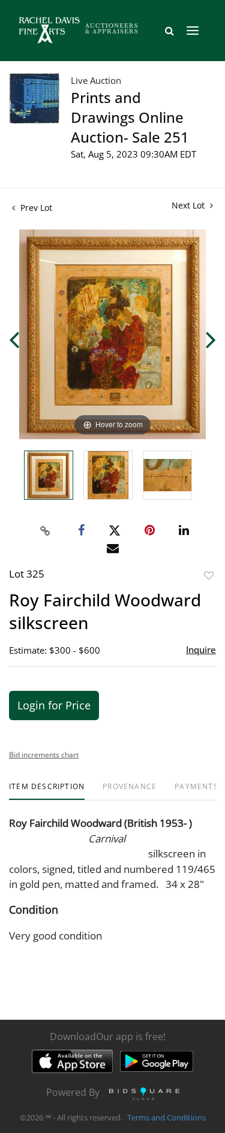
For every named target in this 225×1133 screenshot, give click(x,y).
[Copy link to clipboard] (45, 531)
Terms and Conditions (166, 1117)
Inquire (201, 649)
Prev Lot (35, 207)
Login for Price (54, 705)
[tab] (47, 791)
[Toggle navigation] (192, 30)
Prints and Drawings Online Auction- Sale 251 (130, 117)
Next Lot (189, 205)
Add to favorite (209, 575)
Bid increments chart (44, 755)
